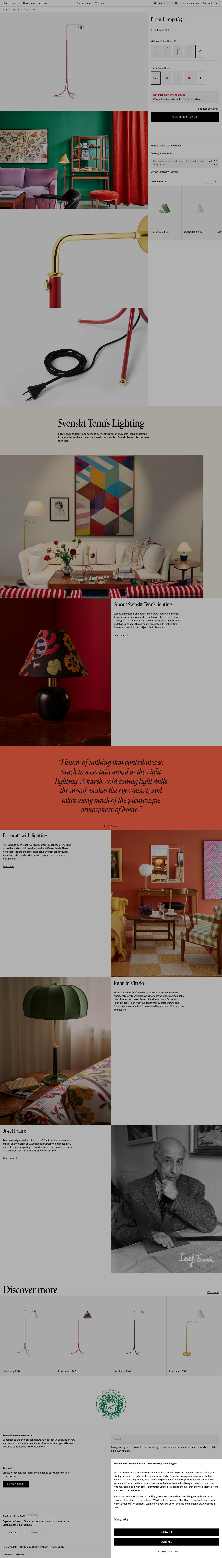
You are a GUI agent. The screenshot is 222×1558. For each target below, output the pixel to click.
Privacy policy (121, 1519)
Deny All (166, 1542)
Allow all (166, 1532)
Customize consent (166, 1551)
